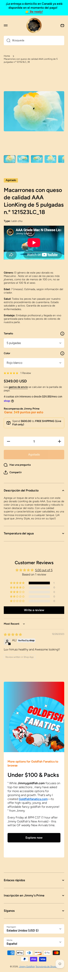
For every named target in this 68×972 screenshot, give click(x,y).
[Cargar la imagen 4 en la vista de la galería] (50, 159)
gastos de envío (18, 387)
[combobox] (34, 40)
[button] (13, 472)
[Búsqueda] (7, 40)
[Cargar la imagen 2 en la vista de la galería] (23, 159)
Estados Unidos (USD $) (23, 930)
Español (12, 943)
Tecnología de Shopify (47, 966)
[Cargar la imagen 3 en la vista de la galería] (37, 159)
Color (7, 353)
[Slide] (62, 333)
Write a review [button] (34, 610)
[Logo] (34, 25)
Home (7, 56)
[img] (13, 634)
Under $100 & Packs (33, 774)
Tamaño (8, 333)
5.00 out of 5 (44, 570)
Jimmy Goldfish (27, 966)
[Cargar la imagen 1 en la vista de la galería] (9, 159)
